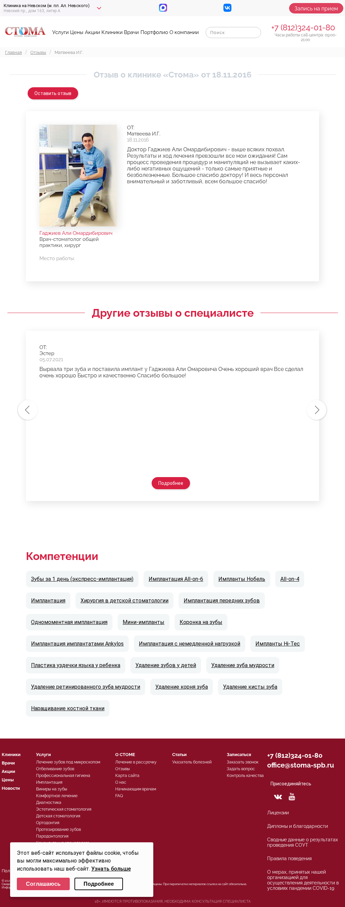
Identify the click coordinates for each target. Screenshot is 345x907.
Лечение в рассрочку (136, 762)
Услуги (60, 32)
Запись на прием (316, 8)
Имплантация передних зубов (222, 600)
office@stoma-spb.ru (300, 765)
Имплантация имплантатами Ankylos (77, 643)
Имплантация (48, 600)
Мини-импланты (143, 622)
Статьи (179, 754)
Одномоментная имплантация (69, 622)
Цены (76, 32)
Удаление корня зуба (181, 687)
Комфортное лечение (56, 795)
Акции (92, 32)
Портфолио (154, 32)
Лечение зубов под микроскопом (68, 762)
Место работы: (57, 258)
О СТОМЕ (125, 754)
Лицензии (278, 812)
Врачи (131, 32)
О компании (184, 32)
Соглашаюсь (43, 884)
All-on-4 (289, 579)
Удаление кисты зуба (250, 687)
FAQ (119, 795)
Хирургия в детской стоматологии (124, 600)
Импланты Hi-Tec (277, 643)
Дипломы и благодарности (297, 826)
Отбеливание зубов (55, 769)
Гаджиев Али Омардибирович (76, 233)
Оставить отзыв (52, 93)
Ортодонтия (47, 822)
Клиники (112, 32)
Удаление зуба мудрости (242, 665)
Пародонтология (52, 836)
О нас (120, 782)
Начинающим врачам (135, 789)
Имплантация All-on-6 (176, 579)
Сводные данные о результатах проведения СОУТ (302, 842)
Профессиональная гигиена (63, 775)
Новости (11, 788)
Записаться (239, 754)
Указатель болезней (192, 762)
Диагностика (48, 802)
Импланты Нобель (241, 579)
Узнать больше (111, 869)
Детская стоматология (58, 816)
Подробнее (170, 483)
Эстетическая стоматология (63, 809)
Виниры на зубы (51, 789)
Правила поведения (289, 858)
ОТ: (130, 128)
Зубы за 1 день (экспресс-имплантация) (82, 579)
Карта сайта (127, 775)
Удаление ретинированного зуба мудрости (85, 687)
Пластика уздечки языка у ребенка (75, 665)
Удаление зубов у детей (165, 665)
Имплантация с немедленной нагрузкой (189, 643)
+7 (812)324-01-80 (303, 27)
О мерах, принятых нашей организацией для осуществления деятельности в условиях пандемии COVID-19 (303, 880)
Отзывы (122, 769)
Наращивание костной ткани (67, 708)
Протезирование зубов (58, 829)
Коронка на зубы (201, 622)
